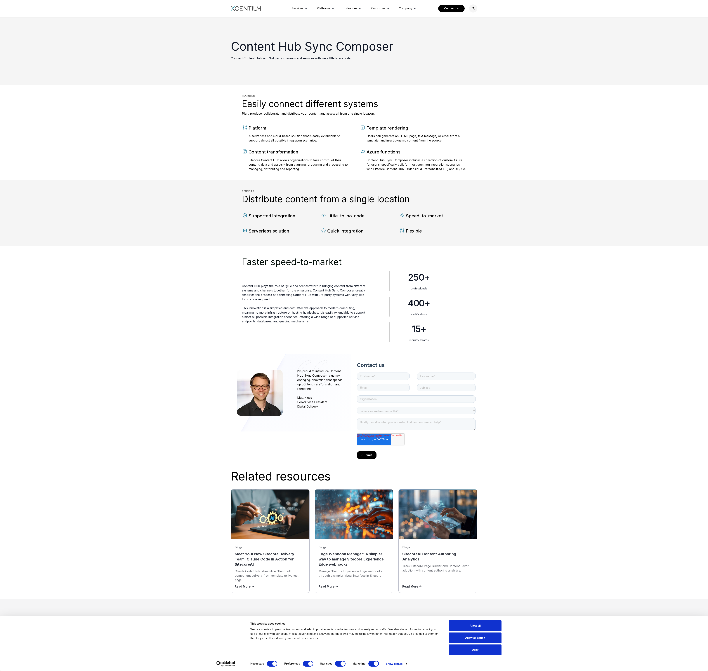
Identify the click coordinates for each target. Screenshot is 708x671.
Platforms (323, 8)
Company (405, 8)
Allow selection (475, 637)
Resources (378, 8)
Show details (394, 663)
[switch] (308, 664)
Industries (350, 8)
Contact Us (451, 8)
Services (297, 8)
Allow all (475, 625)
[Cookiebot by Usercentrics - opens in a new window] (226, 664)
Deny (475, 649)
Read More (243, 586)
